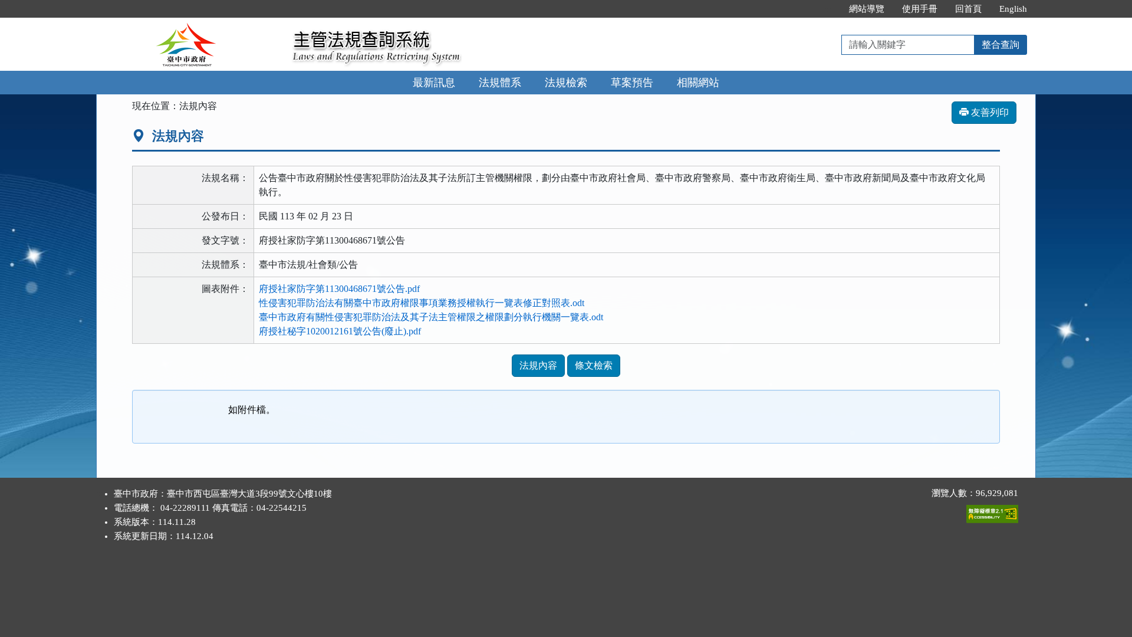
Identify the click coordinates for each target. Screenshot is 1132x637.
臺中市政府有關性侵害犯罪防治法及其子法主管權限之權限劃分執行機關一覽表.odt (431, 317)
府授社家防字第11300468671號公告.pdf (339, 289)
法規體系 (500, 82)
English (1013, 9)
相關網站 (698, 82)
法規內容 (538, 365)
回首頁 (968, 9)
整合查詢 (1000, 45)
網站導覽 (866, 9)
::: (827, 9)
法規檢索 (566, 82)
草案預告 (632, 82)
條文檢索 (594, 365)
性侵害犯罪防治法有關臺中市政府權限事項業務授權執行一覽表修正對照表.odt (421, 303)
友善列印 (989, 112)
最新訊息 (434, 82)
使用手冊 (919, 9)
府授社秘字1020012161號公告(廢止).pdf (340, 331)
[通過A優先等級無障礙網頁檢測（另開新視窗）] (992, 511)
